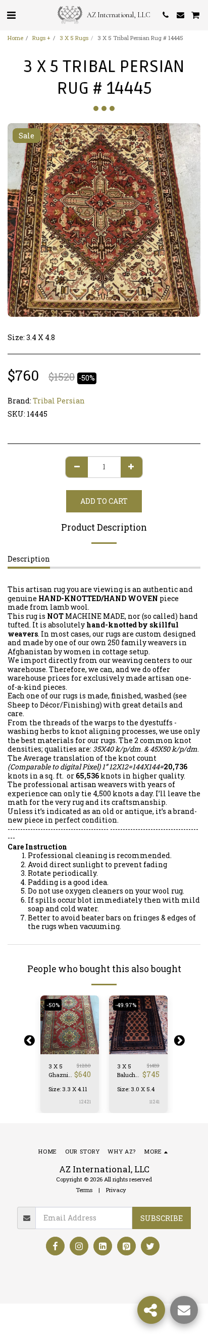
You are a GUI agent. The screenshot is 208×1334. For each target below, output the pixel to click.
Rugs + (41, 38)
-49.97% (125, 1005)
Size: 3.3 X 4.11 (67, 1089)
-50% (53, 1005)
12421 (85, 1101)
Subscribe (161, 1218)
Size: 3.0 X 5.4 (135, 1089)
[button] (11, 15)
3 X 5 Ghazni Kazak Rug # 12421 (58, 1071)
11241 (154, 1101)
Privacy (116, 1190)
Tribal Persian (59, 400)
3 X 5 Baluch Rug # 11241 (126, 1071)
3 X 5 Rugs (74, 38)
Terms (84, 1190)
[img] (69, 1024)
